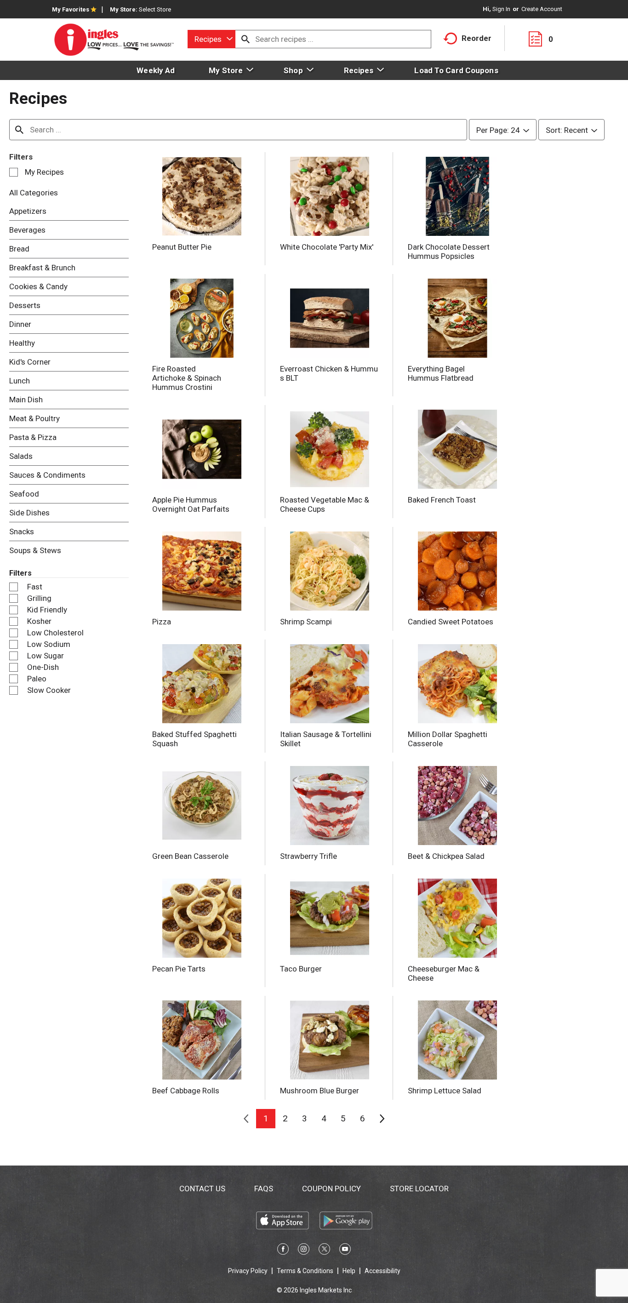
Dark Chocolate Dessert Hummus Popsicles (449, 251)
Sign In (501, 9)
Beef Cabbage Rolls (185, 1090)
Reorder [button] (476, 38)
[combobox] (211, 39)
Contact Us (202, 1188)
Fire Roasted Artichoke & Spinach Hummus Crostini (186, 378)
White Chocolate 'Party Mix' (326, 246)
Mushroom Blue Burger (319, 1090)
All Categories (33, 192)
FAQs (263, 1188)
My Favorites (70, 9)
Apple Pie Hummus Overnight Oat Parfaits (190, 504)
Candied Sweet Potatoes (450, 621)
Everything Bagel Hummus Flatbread (441, 373)
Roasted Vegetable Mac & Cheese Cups (324, 504)
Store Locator (419, 1188)
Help (349, 1270)
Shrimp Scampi (306, 621)
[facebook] (283, 1250)
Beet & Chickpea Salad (446, 856)
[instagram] (303, 1250)
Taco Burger (301, 968)
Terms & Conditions (305, 1270)
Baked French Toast (442, 499)
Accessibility (382, 1270)
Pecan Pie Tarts (179, 968)
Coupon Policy (331, 1188)
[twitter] (324, 1250)
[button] (265, 1118)
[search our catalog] (245, 39)
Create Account (541, 9)
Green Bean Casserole (190, 856)
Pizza (161, 621)
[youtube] (345, 1250)
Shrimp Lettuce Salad (444, 1090)
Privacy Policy (248, 1270)
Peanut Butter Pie (181, 246)
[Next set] (381, 1118)
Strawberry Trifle (308, 856)
